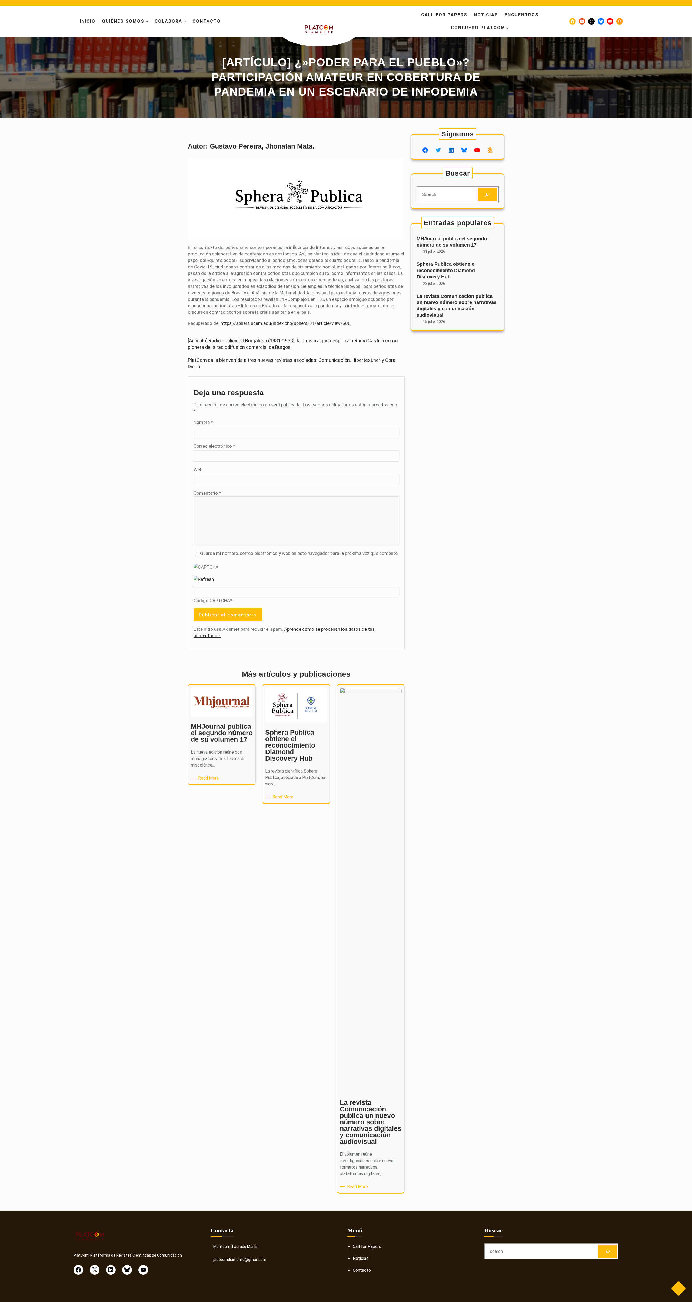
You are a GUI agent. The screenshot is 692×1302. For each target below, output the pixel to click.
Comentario (207, 493)
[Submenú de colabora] (184, 21)
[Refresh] (204, 579)
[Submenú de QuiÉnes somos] (146, 21)
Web (198, 469)
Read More (209, 778)
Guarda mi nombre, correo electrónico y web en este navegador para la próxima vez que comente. (299, 553)
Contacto (362, 1270)
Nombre (203, 422)
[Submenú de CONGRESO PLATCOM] (507, 27)
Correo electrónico (214, 446)
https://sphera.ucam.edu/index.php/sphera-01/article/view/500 (286, 323)
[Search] (487, 194)
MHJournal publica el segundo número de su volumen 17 (452, 242)
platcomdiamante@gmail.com (239, 1259)
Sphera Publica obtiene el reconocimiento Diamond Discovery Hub (446, 270)
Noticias (360, 1258)
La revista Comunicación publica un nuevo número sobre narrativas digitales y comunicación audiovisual (457, 306)
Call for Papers (367, 1246)
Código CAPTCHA (212, 600)
